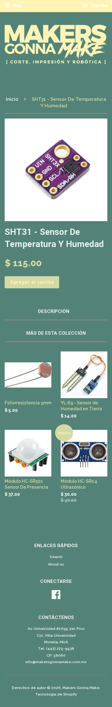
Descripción (53, 311)
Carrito (98, 5)
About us (56, 564)
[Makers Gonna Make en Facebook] (56, 597)
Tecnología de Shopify (56, 694)
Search (56, 557)
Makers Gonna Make (81, 688)
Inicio (12, 99)
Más (17, 5)
